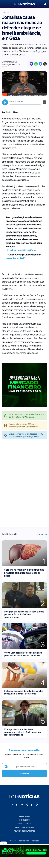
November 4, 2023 (15, 258)
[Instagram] (11, 804)
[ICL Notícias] (24, 4)
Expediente (24, 820)
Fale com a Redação (24, 827)
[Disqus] (24, 480)
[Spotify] (37, 804)
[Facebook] (40, 64)
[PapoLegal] (31, 64)
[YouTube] (22, 804)
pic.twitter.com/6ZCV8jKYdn (21, 250)
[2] (24, 595)
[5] (24, 713)
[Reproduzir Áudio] (5, 102)
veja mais (41, 534)
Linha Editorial (24, 824)
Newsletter (24, 817)
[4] (24, 674)
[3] (24, 636)
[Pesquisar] (45, 4)
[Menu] (4, 4)
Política (5, 13)
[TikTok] (32, 804)
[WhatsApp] (36, 64)
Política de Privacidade (24, 831)
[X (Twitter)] (45, 64)
